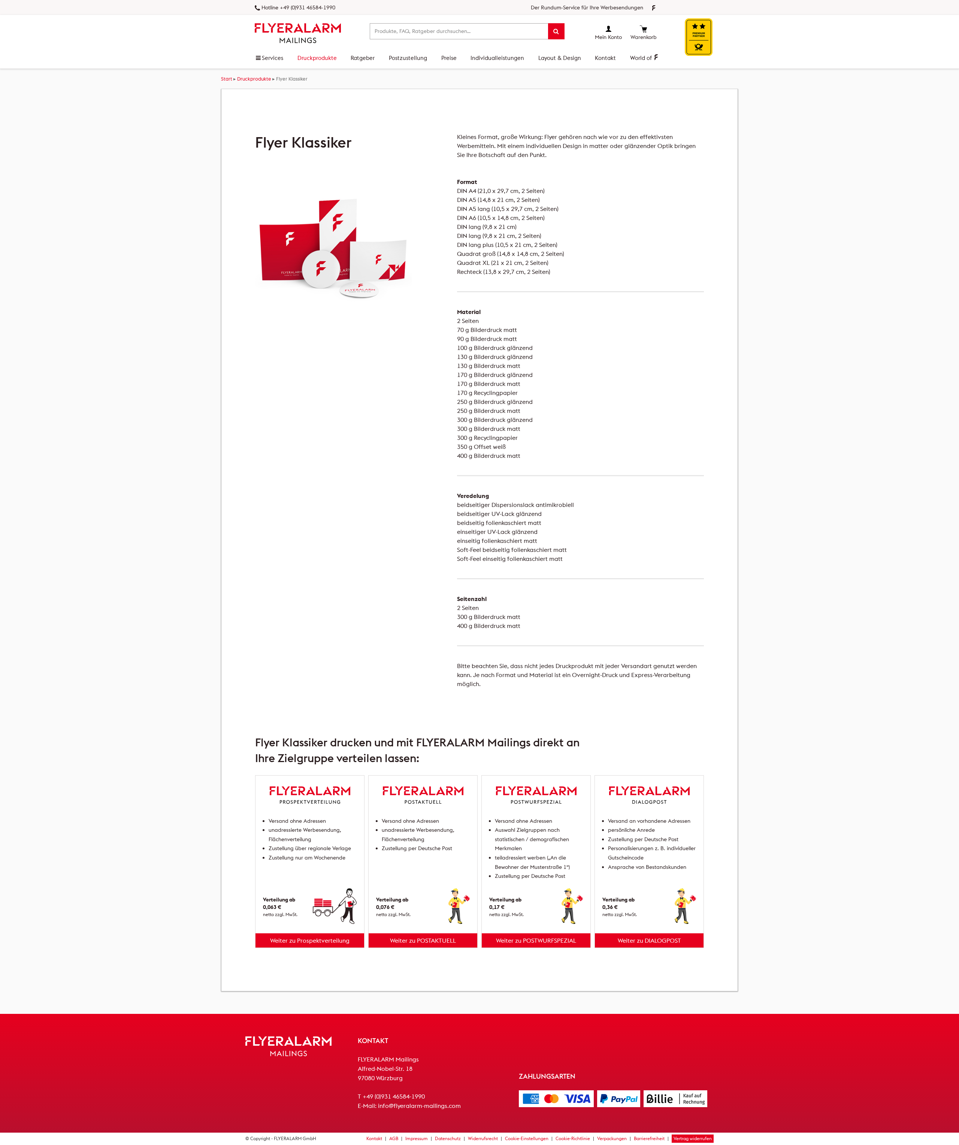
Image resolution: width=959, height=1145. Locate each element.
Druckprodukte (317, 57)
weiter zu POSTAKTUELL (423, 940)
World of (641, 57)
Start (226, 79)
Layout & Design (559, 57)
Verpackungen (612, 1138)
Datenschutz (448, 1138)
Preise (449, 57)
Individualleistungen (497, 57)
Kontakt (605, 57)
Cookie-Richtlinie (573, 1138)
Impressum (416, 1138)
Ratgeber (363, 57)
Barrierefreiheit (649, 1138)
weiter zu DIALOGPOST (649, 940)
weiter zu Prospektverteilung (310, 940)
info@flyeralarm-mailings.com (419, 1105)
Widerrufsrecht (483, 1138)
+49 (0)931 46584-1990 (394, 1096)
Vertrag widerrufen (693, 1138)
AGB (393, 1138)
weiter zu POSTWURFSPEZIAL (536, 940)
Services (272, 57)
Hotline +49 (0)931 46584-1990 (298, 7)
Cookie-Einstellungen (526, 1138)
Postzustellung (408, 57)
